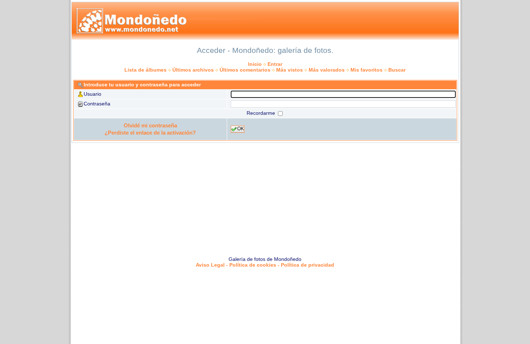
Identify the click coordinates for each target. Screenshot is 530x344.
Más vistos (289, 70)
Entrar (275, 64)
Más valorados (327, 70)
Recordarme (262, 113)
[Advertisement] (265, 196)
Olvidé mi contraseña (150, 125)
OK (240, 128)
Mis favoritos (366, 70)
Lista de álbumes (145, 70)
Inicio (255, 64)
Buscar (397, 70)
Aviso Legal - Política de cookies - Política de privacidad (265, 265)
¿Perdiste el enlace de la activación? (150, 133)
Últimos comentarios (245, 70)
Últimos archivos (193, 70)
